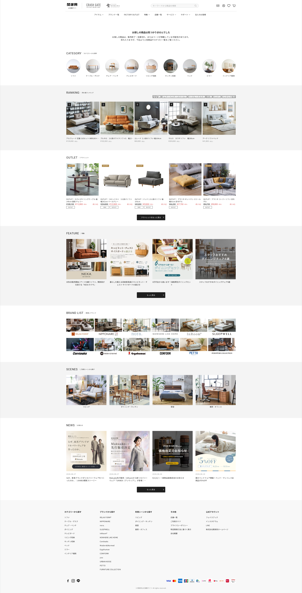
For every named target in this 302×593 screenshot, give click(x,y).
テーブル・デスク (195, 96)
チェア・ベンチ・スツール (173, 96)
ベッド (216, 96)
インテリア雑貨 (228, 96)
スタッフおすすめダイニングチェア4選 (214, 282)
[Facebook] (68, 580)
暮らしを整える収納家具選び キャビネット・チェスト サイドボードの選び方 (128, 283)
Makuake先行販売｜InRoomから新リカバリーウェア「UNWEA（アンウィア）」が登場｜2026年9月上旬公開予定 (128, 480)
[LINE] (78, 580)
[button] (175, 6)
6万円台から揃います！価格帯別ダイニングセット (172, 283)
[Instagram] (73, 580)
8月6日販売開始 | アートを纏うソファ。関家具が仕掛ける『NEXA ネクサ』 (85, 283)
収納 (208, 96)
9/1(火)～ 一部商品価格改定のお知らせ (168, 478)
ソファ (156, 96)
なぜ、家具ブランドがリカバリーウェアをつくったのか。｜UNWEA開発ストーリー (85, 479)
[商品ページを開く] (82, 118)
